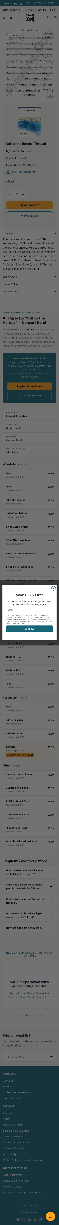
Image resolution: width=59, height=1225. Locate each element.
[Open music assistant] (50, 1216)
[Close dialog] (53, 588)
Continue (29, 628)
